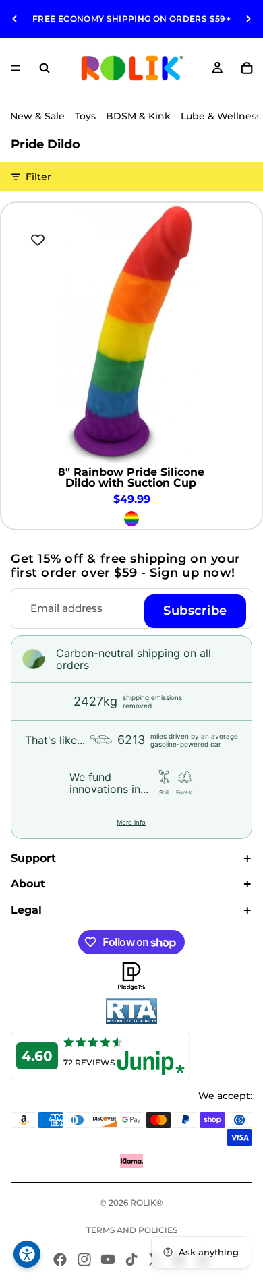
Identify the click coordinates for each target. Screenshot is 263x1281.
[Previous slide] (15, 19)
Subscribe (195, 610)
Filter (38, 176)
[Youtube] (108, 1259)
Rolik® (146, 1202)
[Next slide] (248, 19)
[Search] (44, 68)
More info (131, 822)
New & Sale (37, 116)
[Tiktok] (131, 1259)
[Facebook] (60, 1259)
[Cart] (247, 68)
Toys (85, 116)
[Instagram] (84, 1259)
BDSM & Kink (138, 116)
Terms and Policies (131, 1230)
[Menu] (15, 68)
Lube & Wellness (221, 116)
